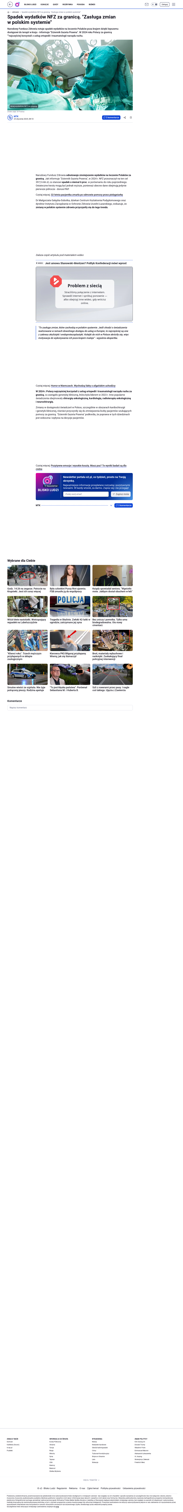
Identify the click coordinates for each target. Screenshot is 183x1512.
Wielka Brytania (55, 1471)
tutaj (57, 1507)
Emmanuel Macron (141, 1451)
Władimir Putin (140, 1448)
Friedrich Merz (140, 1462)
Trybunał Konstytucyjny (100, 1454)
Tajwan (52, 1459)
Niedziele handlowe (99, 1445)
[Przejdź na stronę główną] (10, 6)
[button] (154, 4)
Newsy (94, 1442)
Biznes (92, 4)
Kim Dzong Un (140, 1442)
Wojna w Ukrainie (98, 1456)
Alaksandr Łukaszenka (143, 1454)
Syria (51, 1456)
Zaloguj (165, 4)
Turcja (51, 1448)
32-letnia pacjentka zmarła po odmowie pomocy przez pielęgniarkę (87, 194)
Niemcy (52, 1465)
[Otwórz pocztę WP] (147, 4)
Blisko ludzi (30, 4)
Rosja (51, 1451)
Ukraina (52, 1445)
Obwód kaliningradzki (100, 1448)
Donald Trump (140, 1445)
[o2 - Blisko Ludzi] (19, 4)
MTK (16, 116)
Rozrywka (68, 4)
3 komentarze (112, 117)
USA (51, 1462)
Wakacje (95, 1462)
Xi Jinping (138, 1456)
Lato (93, 1459)
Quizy (55, 4)
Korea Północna (55, 1442)
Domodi (10, 1442)
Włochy (52, 1454)
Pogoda (81, 4)
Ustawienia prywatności (133, 1488)
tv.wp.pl (9, 1448)
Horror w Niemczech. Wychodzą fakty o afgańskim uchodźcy (83, 385)
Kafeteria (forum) (13, 1445)
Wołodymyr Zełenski (142, 1459)
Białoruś (52, 1468)
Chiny (94, 1451)
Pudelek (10, 1451)
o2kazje (45, 4)
